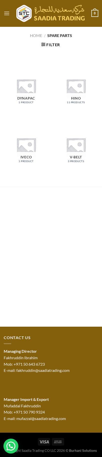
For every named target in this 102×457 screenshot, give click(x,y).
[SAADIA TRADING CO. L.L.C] (50, 13)
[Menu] (7, 13)
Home (36, 35)
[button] (10, 446)
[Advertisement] (51, 258)
